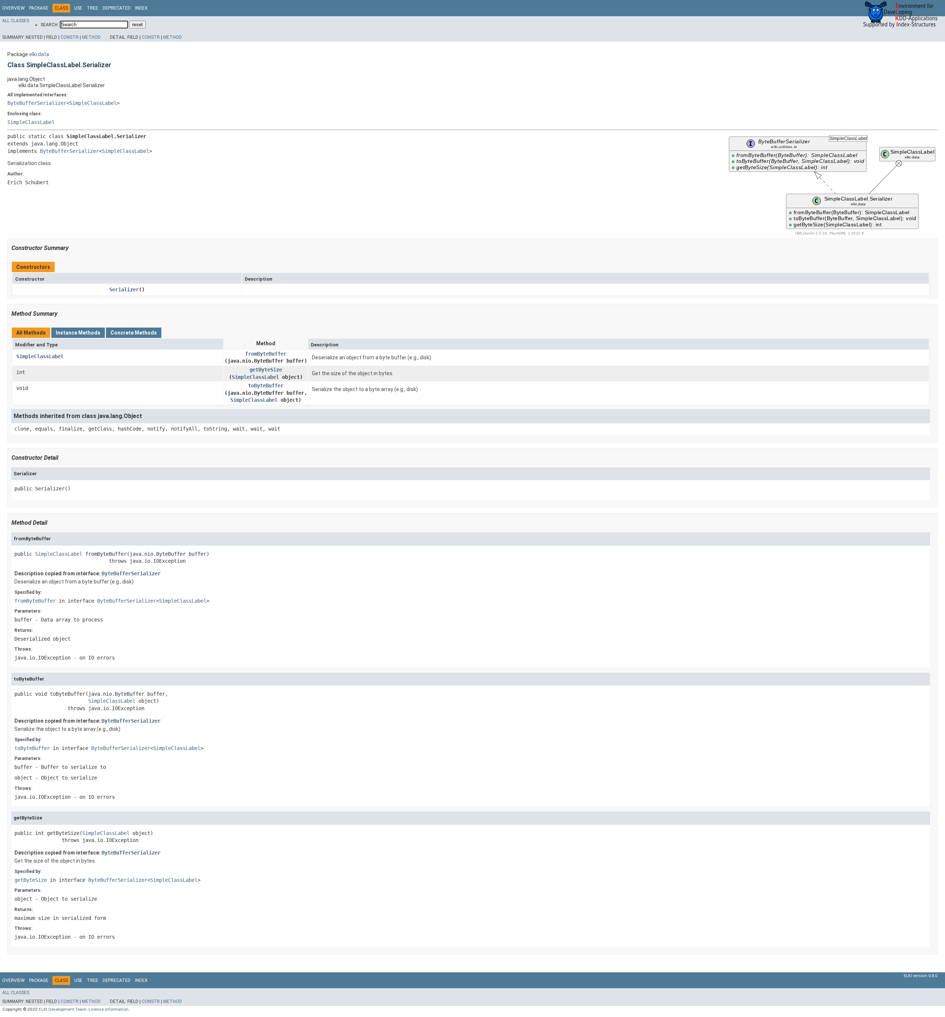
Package (38, 8)
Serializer (124, 289)
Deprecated (117, 8)
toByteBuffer (266, 385)
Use (78, 8)
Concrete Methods (133, 333)
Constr (70, 37)
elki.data (39, 54)
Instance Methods (78, 333)
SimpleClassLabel (93, 103)
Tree (92, 8)
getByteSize (266, 370)
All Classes (15, 20)
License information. (109, 1009)
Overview (13, 8)
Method (91, 37)
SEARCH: (50, 24)
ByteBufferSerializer (36, 103)
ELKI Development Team (62, 1009)
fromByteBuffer (265, 354)
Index (141, 8)
